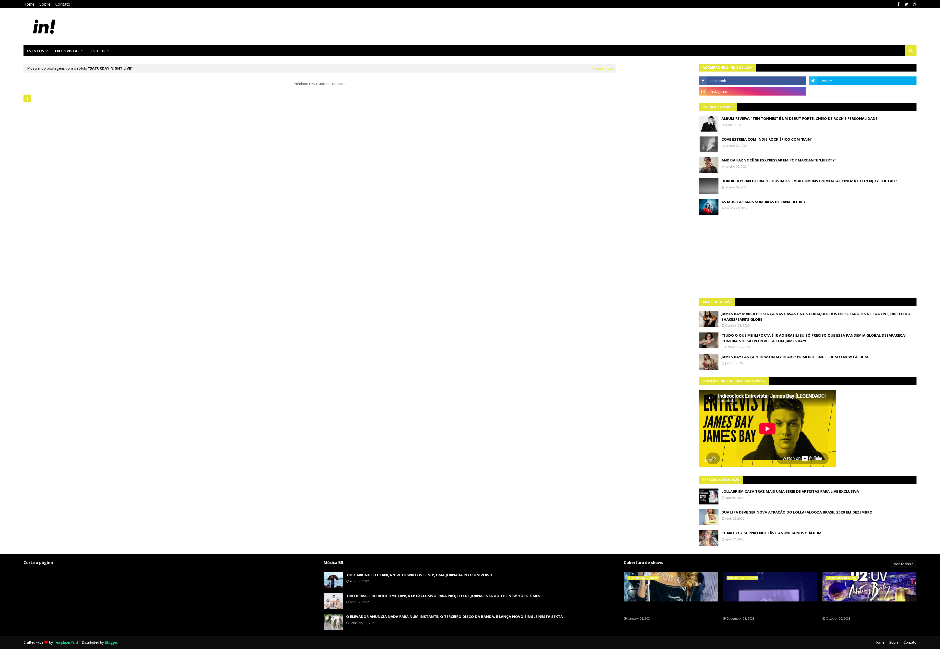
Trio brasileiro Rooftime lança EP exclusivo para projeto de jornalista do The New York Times (443, 595)
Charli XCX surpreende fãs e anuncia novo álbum (771, 532)
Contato (62, 4)
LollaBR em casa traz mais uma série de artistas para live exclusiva (790, 491)
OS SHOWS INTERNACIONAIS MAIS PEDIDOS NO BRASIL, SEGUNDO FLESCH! (669, 609)
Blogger (111, 642)
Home (29, 4)
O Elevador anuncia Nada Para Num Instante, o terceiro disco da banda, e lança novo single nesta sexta (454, 616)
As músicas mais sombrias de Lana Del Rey (763, 201)
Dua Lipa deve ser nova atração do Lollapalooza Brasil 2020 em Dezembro (796, 512)
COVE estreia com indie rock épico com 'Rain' (766, 139)
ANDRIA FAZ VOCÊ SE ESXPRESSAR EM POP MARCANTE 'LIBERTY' (778, 160)
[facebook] (898, 4)
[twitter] (906, 4)
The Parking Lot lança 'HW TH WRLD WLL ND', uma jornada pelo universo (419, 574)
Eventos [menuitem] (35, 50)
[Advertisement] (808, 256)
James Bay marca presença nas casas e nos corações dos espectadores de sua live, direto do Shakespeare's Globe (815, 316)
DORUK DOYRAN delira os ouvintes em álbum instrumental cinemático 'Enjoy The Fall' (809, 180)
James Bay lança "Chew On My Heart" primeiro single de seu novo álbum (794, 356)
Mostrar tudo (602, 68)
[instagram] (914, 4)
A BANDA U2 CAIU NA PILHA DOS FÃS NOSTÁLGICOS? (857, 609)
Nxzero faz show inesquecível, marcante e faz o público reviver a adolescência (769, 609)
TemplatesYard (66, 642)
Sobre (44, 4)
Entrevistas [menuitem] (67, 50)
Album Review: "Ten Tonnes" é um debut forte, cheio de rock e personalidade (799, 118)
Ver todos (902, 563)
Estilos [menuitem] (98, 50)
